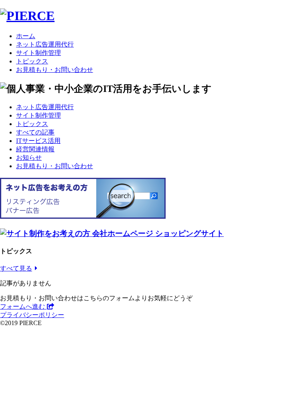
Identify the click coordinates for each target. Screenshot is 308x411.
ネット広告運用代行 (45, 44)
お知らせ (29, 157)
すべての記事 (35, 132)
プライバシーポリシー (32, 314)
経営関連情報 (35, 149)
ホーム (25, 36)
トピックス (32, 61)
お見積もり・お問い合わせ (54, 69)
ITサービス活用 (38, 140)
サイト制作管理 (38, 52)
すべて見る (16, 268)
